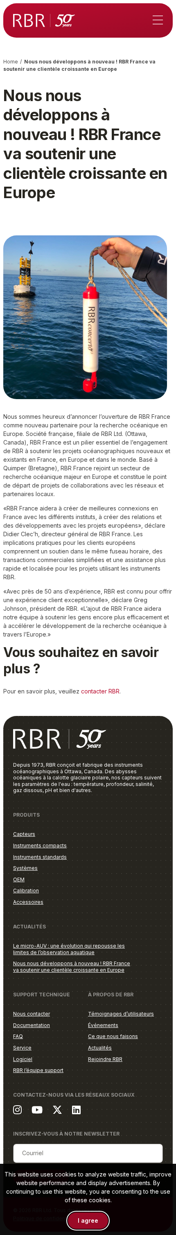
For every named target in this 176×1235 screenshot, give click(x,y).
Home (10, 62)
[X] (57, 1109)
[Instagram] (17, 1109)
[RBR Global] (44, 20)
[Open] (158, 20)
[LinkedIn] (76, 1109)
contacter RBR (100, 691)
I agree (88, 1220)
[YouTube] (37, 1109)
